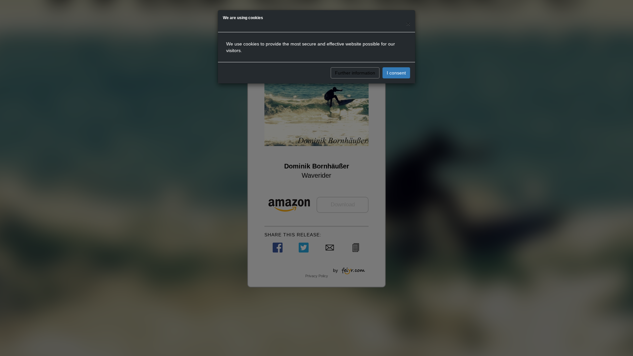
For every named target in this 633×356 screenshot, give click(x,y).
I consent (396, 72)
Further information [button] (355, 72)
